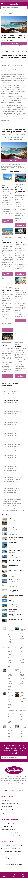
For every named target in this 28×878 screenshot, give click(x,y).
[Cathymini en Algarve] (4, 521)
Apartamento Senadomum (23, 699)
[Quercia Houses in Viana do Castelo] (4, 561)
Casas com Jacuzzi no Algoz (10, 492)
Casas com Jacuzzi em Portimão (11, 457)
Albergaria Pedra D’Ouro (22, 680)
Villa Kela (11, 600)
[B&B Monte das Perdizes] (4, 581)
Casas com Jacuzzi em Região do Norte (11, 508)
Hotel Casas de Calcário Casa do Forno (10, 681)
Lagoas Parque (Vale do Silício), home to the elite (10, 658)
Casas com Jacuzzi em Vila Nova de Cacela (13, 477)
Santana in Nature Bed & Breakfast (16, 550)
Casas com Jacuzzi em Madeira (10, 501)
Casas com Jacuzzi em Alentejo (10, 395)
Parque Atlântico (13, 609)
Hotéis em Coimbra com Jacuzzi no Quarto (11, 861)
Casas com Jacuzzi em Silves (10, 468)
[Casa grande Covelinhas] (4, 575)
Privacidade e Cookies (6, 806)
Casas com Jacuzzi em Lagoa (10, 433)
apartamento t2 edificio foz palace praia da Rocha (16, 537)
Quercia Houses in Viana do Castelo (16, 560)
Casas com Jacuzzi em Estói (10, 424)
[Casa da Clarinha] (4, 545)
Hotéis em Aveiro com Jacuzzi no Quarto (11, 854)
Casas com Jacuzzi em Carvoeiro (11, 417)
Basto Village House (14, 604)
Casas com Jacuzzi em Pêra (10, 453)
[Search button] (25, 7)
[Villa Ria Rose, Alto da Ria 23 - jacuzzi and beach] (4, 596)
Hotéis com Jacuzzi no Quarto (8, 823)
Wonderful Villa (19, 290)
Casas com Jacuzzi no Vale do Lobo (12, 497)
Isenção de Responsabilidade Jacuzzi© (10, 813)
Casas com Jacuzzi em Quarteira (11, 461)
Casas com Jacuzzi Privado (8, 829)
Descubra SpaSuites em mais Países (10, 803)
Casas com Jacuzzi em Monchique (11, 446)
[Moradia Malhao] (4, 529)
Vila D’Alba (18, 346)
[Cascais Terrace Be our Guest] (4, 620)
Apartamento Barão (23, 715)
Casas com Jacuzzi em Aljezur (10, 402)
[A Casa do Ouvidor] (4, 591)
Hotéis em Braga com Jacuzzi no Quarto (11, 858)
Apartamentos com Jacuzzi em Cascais (11, 727)
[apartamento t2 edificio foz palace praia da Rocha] (4, 538)
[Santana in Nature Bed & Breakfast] (4, 551)
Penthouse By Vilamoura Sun (10, 717)
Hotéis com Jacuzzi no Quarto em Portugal (13, 510)
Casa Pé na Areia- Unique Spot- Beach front (7, 242)
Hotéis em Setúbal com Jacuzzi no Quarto (11, 864)
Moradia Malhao (13, 527)
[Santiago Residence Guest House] (4, 571)
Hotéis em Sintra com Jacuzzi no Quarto (11, 851)
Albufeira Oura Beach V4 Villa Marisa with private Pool (20, 190)
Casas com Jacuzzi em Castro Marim (12, 420)
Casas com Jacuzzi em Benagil (10, 413)
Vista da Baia (22, 732)
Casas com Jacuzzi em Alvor (10, 409)
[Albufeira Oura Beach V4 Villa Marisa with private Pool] (4, 615)
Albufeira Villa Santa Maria (7, 291)
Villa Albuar (5, 187)
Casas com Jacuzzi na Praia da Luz (11, 488)
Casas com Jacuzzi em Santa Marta (11, 466)
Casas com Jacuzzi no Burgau (10, 494)
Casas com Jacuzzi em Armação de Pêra (12, 411)
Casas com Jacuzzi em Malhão (10, 442)
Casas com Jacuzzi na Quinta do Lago (12, 490)
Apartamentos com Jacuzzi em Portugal (12, 389)
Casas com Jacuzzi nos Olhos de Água (12, 499)
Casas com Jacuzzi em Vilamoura (11, 481)
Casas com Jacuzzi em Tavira (10, 470)
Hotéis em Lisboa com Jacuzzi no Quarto (11, 845)
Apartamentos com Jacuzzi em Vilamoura (11, 712)
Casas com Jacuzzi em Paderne (10, 450)
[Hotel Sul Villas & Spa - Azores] (4, 586)
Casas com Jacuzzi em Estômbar (11, 426)
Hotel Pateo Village (21, 635)
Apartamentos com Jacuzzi (8, 826)
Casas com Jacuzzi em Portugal (12, 10)
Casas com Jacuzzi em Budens (10, 415)
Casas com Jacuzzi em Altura (10, 406)
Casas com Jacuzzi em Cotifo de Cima (12, 422)
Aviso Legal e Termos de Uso (8, 810)
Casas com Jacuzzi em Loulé (10, 437)
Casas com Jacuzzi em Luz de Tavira (12, 439)
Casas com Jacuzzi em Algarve (8, 12)
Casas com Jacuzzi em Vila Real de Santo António (14, 479)
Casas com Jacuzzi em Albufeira (8, 13)
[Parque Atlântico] (4, 610)
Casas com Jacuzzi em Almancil (11, 404)
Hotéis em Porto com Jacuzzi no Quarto (11, 848)
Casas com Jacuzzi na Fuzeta (10, 483)
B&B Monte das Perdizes (15, 579)
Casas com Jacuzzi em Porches (10, 455)
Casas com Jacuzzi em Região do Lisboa (12, 505)
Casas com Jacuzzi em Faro (10, 428)
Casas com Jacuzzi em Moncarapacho (12, 444)
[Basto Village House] (4, 605)
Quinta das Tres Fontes (10, 701)
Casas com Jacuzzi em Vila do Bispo (12, 475)
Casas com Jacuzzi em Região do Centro (12, 503)
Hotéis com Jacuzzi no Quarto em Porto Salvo (10, 650)
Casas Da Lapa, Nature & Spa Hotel (10, 637)
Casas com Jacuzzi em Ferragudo (11, 431)
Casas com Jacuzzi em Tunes (10, 472)
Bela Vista (4, 345)
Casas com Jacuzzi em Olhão (10, 448)
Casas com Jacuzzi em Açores (9, 393)
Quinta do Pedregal (14, 565)
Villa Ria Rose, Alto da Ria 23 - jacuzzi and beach (16, 595)
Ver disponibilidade (14, 43)
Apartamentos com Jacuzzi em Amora (23, 712)
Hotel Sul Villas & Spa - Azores (16, 585)
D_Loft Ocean (12, 555)
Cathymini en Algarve (14, 518)
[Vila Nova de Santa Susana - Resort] (4, 533)
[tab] (6, 51)
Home (2, 10)
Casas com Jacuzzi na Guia (10, 486)
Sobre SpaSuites (5, 800)
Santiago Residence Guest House (16, 570)
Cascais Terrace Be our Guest (16, 619)
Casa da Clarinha (13, 542)
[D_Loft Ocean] (4, 556)
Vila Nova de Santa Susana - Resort (16, 533)
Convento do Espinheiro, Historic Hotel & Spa (22, 657)
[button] (1, 1)
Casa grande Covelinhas (15, 575)
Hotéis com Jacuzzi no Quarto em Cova (10, 695)
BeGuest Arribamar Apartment (10, 732)
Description (6, 51)
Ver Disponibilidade (14, 160)
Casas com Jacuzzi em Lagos (10, 435)
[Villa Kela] (4, 600)
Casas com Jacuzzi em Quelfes (10, 464)
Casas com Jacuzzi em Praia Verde (11, 459)
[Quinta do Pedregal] (4, 566)
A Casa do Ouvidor (13, 590)
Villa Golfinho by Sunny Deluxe (19, 241)
